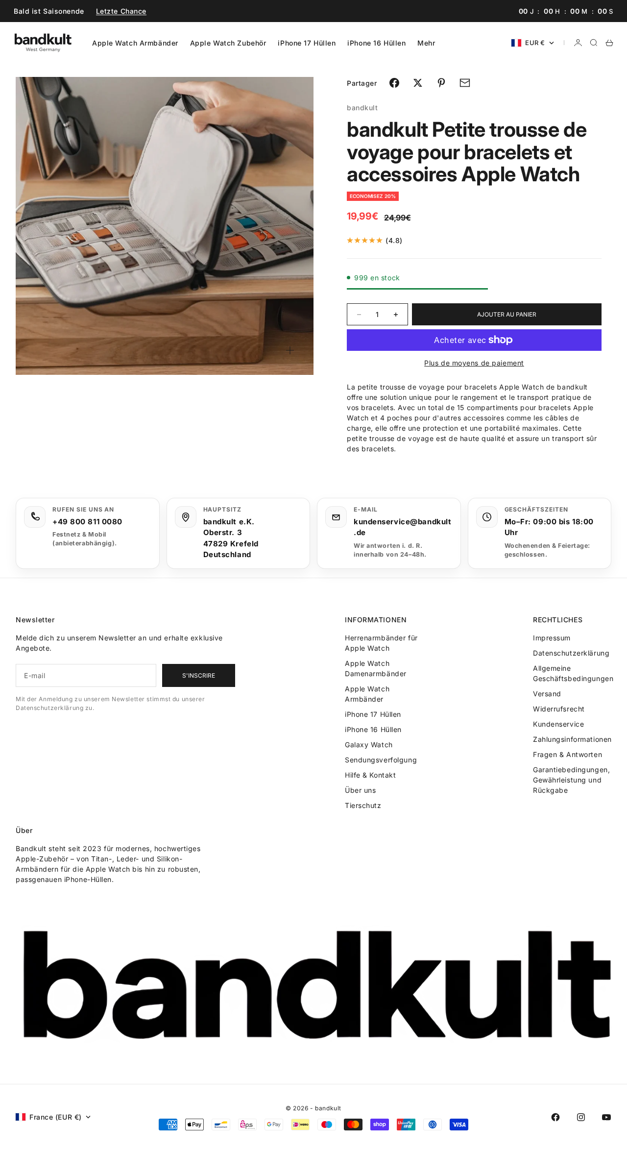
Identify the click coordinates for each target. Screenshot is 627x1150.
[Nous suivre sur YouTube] (606, 1117)
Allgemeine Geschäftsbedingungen (573, 673)
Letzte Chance (121, 11)
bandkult (362, 107)
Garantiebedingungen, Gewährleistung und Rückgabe (571, 779)
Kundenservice (558, 724)
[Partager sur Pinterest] (441, 83)
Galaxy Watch (369, 744)
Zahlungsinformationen (572, 739)
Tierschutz (363, 805)
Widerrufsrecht (559, 709)
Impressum (552, 638)
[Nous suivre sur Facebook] (555, 1117)
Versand (547, 693)
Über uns (360, 790)
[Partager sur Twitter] (418, 83)
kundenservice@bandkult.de (402, 527)
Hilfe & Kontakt (370, 775)
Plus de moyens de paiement (474, 363)
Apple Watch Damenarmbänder (376, 668)
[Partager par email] (465, 83)
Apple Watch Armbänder (135, 43)
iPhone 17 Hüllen (307, 43)
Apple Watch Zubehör (228, 43)
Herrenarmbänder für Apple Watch (381, 643)
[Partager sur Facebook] (394, 83)
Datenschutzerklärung (571, 653)
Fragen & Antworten (567, 754)
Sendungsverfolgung (381, 760)
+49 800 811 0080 (87, 521)
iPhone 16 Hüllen (376, 43)
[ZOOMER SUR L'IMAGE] (290, 350)
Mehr (426, 43)
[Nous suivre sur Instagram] (581, 1117)
